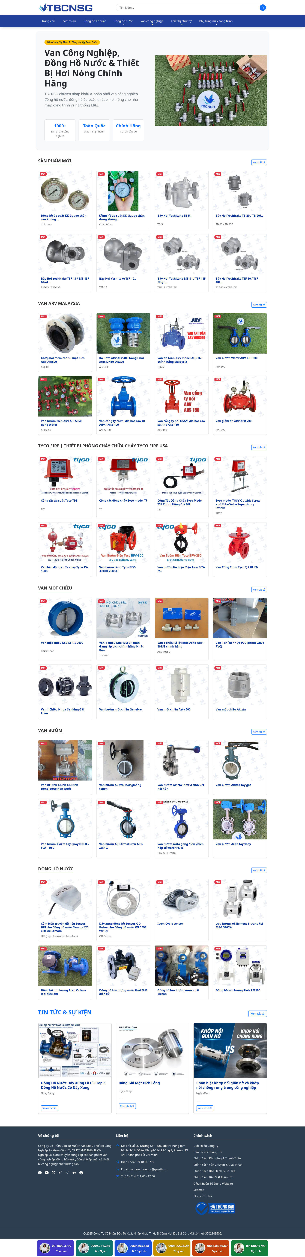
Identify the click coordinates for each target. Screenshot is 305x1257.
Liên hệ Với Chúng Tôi (207, 1152)
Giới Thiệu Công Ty (205, 1146)
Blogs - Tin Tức (203, 1196)
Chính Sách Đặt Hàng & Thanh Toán (217, 1158)
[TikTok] (60, 1172)
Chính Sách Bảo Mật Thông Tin (213, 1177)
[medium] (74, 1172)
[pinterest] (81, 1172)
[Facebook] (40, 1172)
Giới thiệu (69, 21)
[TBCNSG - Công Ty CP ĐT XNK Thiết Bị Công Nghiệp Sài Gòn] (66, 7)
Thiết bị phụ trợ (181, 21)
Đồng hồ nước (123, 21)
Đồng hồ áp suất (94, 21)
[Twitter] (53, 1172)
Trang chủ (48, 21)
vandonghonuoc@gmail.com (149, 1169)
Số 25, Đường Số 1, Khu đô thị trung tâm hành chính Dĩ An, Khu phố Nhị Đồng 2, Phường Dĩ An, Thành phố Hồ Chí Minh (154, 1150)
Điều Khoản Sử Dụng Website (213, 1184)
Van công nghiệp (151, 21)
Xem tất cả (259, 162)
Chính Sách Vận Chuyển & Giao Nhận (218, 1165)
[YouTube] (47, 1172)
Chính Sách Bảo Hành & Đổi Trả (214, 1171)
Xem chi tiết (49, 1108)
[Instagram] (67, 1172)
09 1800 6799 (145, 1162)
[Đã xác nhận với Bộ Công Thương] (230, 1208)
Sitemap (198, 1190)
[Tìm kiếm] (263, 7)
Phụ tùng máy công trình (216, 21)
